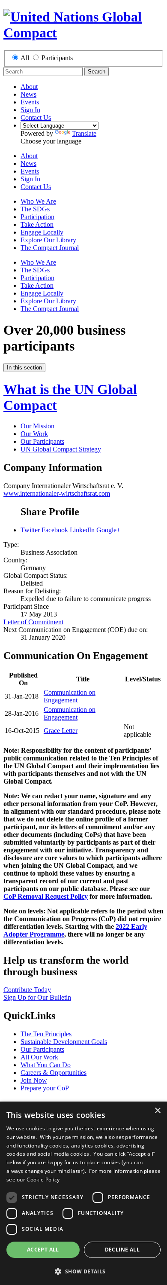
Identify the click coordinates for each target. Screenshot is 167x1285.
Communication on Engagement (69, 696)
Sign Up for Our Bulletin (37, 997)
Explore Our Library (48, 240)
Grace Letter (61, 730)
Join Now (34, 1080)
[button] (83, 1271)
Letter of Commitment (33, 622)
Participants (57, 57)
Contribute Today (27, 989)
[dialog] (83, 1193)
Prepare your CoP (45, 1088)
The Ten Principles (46, 1034)
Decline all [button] (122, 1249)
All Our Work (39, 1057)
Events (30, 102)
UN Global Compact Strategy (61, 449)
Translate (84, 133)
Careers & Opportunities (53, 1072)
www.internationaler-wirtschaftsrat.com (56, 493)
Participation (37, 216)
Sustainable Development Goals (64, 1041)
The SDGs (35, 209)
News (28, 94)
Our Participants (42, 441)
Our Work (34, 433)
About (29, 86)
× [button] (157, 1111)
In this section (24, 367)
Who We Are (38, 201)
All (25, 57)
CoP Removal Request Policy (45, 896)
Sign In (30, 109)
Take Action (37, 224)
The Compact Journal (50, 247)
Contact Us (36, 117)
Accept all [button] (43, 1249)
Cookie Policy (43, 1179)
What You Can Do (46, 1064)
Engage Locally (42, 232)
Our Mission (37, 426)
